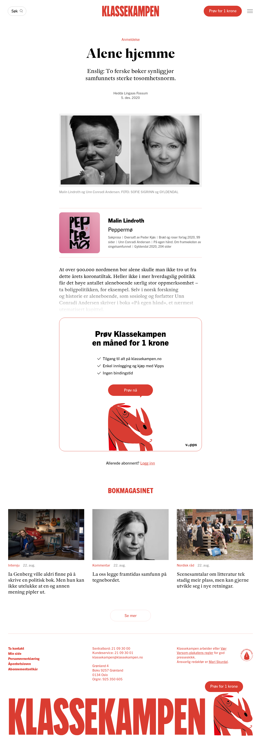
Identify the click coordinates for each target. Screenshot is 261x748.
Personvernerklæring (24, 658)
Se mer (131, 615)
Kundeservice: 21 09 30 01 (112, 652)
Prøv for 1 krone (223, 10)
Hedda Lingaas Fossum (130, 93)
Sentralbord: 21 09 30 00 (111, 648)
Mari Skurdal (218, 661)
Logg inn (147, 462)
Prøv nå (130, 389)
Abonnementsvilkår (23, 669)
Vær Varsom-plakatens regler (202, 650)
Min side (14, 653)
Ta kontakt (16, 648)
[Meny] (250, 11)
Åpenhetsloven (19, 663)
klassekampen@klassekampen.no (117, 657)
